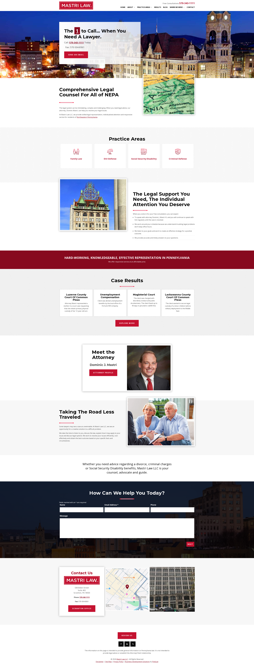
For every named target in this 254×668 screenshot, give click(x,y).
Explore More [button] (127, 323)
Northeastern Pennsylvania (87, 117)
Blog (165, 7)
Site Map (108, 662)
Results (157, 7)
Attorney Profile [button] (103, 373)
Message (64, 516)
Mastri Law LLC (122, 659)
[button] (144, 95)
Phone (153, 505)
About (130, 7)
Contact (191, 7)
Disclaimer (99, 662)
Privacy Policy (118, 662)
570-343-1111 (187, 3)
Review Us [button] (127, 635)
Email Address (111, 505)
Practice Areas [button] (143, 7)
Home (122, 7)
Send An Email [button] (76, 55)
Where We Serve (176, 7)
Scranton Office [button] (81, 608)
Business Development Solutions (137, 662)
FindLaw (155, 662)
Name (62, 505)
